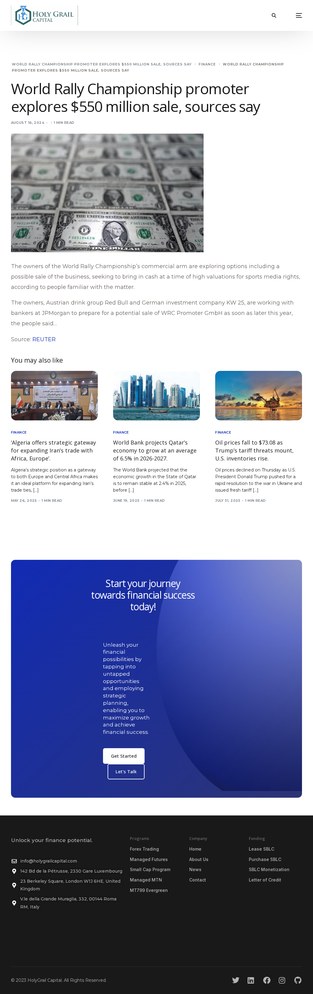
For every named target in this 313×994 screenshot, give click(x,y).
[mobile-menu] (292, 15)
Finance (19, 432)
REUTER (44, 339)
